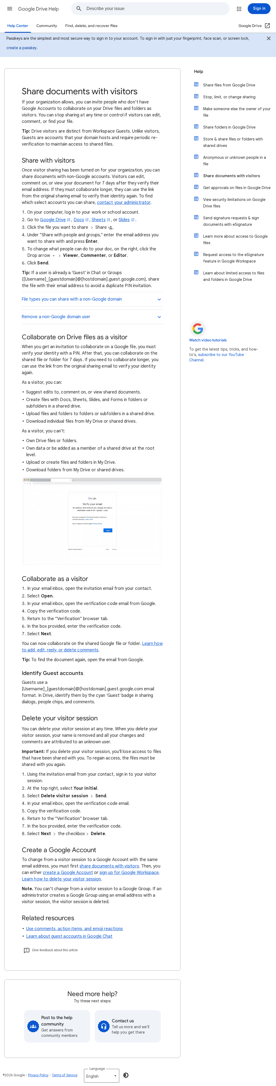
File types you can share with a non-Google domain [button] (72, 299)
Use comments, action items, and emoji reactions (74, 929)
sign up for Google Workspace (129, 872)
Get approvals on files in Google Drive (237, 187)
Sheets (98, 220)
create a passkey (21, 47)
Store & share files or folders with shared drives (233, 142)
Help (198, 71)
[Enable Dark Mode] (125, 1075)
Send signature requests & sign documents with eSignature (231, 221)
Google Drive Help (38, 9)
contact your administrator (123, 202)
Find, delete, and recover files (91, 25)
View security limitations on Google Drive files (234, 203)
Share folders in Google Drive (229, 127)
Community (46, 25)
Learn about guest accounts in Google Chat (69, 936)
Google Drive (53, 220)
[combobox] (158, 8)
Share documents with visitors (231, 175)
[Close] (268, 39)
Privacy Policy (38, 1075)
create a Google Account (68, 872)
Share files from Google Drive (229, 85)
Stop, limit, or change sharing (229, 97)
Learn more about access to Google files (235, 239)
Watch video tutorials (208, 340)
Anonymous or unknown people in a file (234, 160)
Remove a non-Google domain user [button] (56, 317)
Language (97, 1069)
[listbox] (101, 1076)
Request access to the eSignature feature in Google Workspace (233, 258)
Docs (79, 220)
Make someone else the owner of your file (237, 112)
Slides (124, 220)
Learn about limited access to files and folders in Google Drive (233, 276)
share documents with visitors (109, 866)
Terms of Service (64, 1075)
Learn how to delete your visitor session (61, 879)
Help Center (17, 25)
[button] (9, 8)
